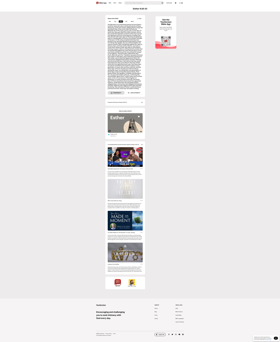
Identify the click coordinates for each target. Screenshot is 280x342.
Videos (120, 2)
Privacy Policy (109, 333)
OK (276, 338)
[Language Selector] (175, 2)
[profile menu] (181, 2)
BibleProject (113, 136)
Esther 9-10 (115, 134)
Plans (115, 2)
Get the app (169, 2)
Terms (114, 333)
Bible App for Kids (132, 286)
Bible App (118, 286)
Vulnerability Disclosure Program (103, 335)
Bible (110, 2)
